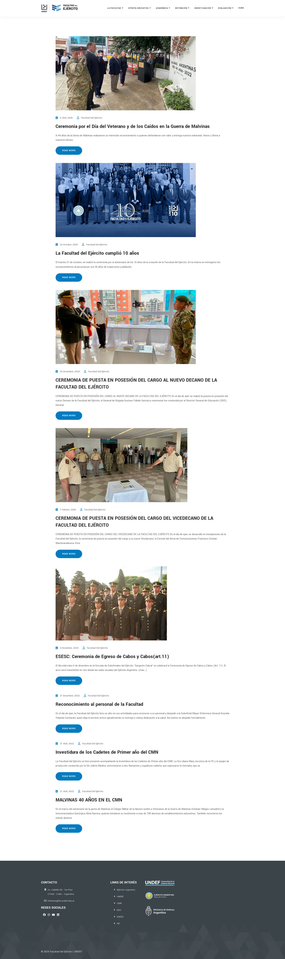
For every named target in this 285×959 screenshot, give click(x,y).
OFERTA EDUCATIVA (138, 8)
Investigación (202, 8)
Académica (162, 8)
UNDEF (120, 896)
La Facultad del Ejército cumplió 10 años (97, 253)
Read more (69, 150)
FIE (118, 923)
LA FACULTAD (114, 8)
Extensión (181, 8)
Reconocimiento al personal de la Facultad (99, 704)
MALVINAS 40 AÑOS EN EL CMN (89, 800)
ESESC (120, 916)
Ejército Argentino (126, 889)
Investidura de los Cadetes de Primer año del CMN (107, 752)
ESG (119, 910)
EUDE (241, 8)
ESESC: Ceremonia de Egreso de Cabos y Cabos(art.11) (112, 656)
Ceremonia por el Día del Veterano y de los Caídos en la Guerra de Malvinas (133, 126)
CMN (119, 903)
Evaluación (224, 8)
